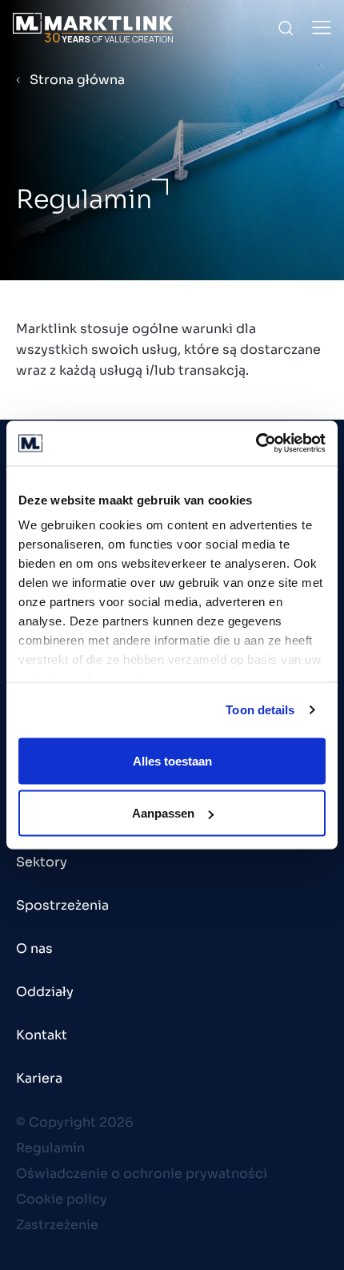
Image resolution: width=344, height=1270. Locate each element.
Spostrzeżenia (62, 905)
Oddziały (45, 991)
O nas (34, 948)
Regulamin (50, 1147)
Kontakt (41, 1035)
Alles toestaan (172, 760)
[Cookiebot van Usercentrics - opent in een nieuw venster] (256, 443)
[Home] (93, 27)
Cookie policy (61, 1199)
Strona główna (77, 79)
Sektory (41, 862)
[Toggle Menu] (321, 27)
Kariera (39, 1078)
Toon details (260, 710)
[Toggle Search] (285, 28)
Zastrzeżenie (57, 1224)
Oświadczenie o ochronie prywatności (141, 1173)
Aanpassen (163, 813)
